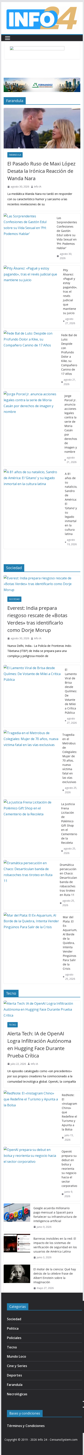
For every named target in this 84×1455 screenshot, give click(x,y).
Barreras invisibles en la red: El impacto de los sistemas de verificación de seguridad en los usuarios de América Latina (55, 1245)
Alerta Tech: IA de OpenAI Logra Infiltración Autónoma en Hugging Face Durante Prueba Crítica (39, 1044)
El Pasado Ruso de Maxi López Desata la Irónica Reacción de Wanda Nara (41, 171)
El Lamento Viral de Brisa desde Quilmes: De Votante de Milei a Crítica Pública (71, 691)
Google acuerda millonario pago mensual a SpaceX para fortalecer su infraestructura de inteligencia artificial (55, 1214)
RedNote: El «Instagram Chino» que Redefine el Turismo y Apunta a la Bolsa (69, 1112)
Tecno (12, 1024)
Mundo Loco (16, 1356)
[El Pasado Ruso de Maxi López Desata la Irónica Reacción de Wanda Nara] (42, 128)
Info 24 (42, 1440)
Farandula (15, 154)
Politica (13, 1328)
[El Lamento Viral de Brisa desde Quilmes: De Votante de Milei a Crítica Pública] (33, 696)
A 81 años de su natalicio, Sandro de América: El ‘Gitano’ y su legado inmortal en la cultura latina (71, 504)
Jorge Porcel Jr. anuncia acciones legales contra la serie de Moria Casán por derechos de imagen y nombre (70, 424)
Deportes (14, 1375)
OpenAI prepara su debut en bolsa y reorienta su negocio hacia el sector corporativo (69, 1168)
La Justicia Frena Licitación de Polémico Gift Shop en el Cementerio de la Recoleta (69, 823)
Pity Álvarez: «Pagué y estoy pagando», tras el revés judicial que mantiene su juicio (70, 291)
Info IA (37, 186)
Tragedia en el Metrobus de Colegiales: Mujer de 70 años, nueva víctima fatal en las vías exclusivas (69, 758)
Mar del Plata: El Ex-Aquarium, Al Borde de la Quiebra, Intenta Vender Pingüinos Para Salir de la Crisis (70, 943)
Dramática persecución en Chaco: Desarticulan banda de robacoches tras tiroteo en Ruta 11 (68, 880)
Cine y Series (17, 1366)
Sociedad (14, 599)
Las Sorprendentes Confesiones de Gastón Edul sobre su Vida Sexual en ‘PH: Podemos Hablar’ (67, 233)
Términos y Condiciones (26, 1426)
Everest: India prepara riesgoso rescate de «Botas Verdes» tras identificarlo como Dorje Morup (37, 618)
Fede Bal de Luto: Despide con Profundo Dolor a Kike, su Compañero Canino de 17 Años (69, 354)
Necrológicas (17, 1394)
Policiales (14, 1338)
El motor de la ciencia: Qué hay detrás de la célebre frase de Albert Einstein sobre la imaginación (54, 1275)
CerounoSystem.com (63, 1440)
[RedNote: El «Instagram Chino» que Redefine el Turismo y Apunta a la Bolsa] (31, 1117)
